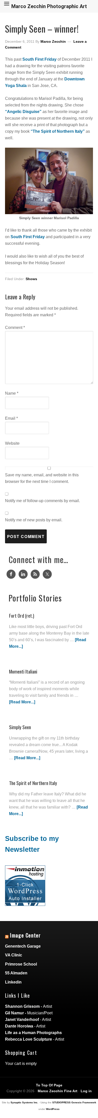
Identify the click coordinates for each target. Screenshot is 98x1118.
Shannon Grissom (22, 1006)
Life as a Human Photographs (33, 1033)
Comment (15, 327)
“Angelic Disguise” (23, 111)
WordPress (53, 1109)
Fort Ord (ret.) (21, 615)
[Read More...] (22, 702)
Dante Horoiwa (19, 1026)
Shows (31, 279)
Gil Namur (14, 1013)
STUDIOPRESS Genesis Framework (74, 1102)
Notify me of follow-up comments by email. (42, 501)
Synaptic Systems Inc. (24, 1102)
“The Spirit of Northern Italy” (58, 131)
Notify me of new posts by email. (33, 520)
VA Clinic (13, 955)
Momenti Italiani (23, 671)
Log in (86, 1091)
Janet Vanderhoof (22, 1019)
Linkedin (13, 982)
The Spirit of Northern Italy (33, 783)
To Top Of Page (49, 1085)
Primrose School (21, 964)
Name (11, 393)
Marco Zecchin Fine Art (57, 1091)
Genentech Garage (23, 946)
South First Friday (39, 59)
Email (11, 418)
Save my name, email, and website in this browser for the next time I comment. (42, 478)
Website (12, 443)
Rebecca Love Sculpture (28, 1039)
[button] (49, 181)
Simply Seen (20, 727)
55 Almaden (16, 973)
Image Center (25, 935)
